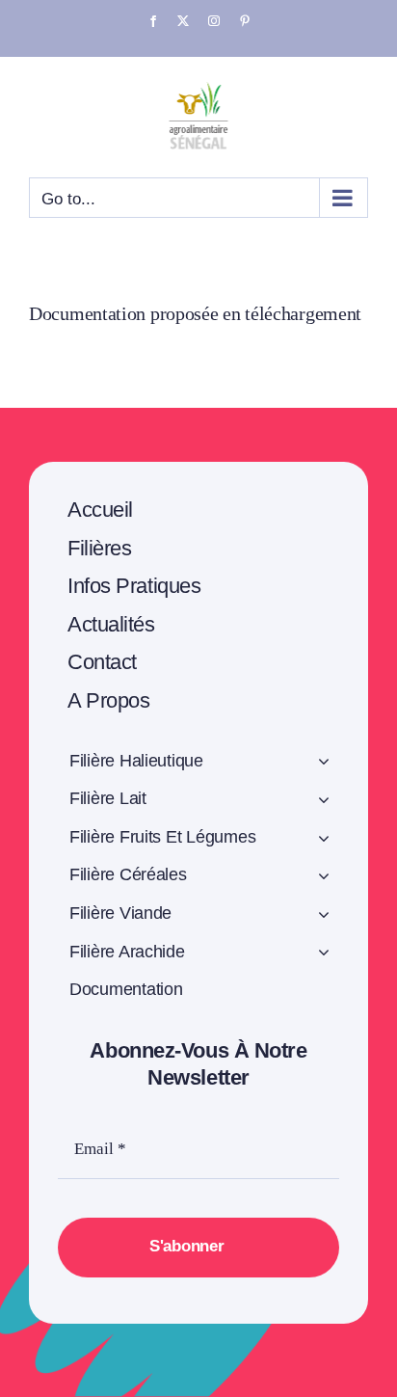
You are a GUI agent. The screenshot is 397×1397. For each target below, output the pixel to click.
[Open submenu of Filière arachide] (324, 955)
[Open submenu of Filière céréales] (324, 878)
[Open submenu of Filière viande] (324, 916)
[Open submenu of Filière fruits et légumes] (324, 840)
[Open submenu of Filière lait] (324, 802)
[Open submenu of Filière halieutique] (324, 764)
